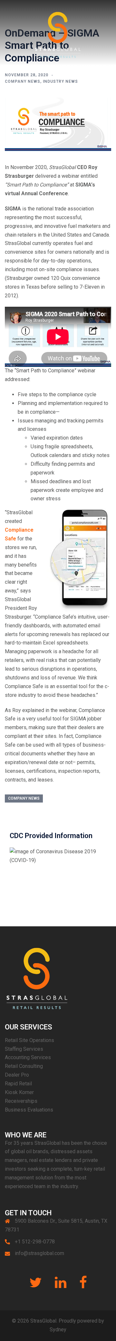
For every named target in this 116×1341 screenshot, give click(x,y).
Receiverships (21, 1101)
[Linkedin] (60, 1285)
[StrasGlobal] (58, 32)
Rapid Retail (18, 1083)
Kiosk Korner (19, 1092)
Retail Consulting (24, 1066)
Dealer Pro (17, 1075)
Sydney (58, 1329)
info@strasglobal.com (39, 1253)
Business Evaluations (29, 1110)
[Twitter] (35, 1285)
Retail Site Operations (29, 1040)
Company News (22, 81)
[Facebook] (83, 1285)
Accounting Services (28, 1057)
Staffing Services (24, 1049)
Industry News (60, 81)
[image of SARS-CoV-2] (58, 856)
